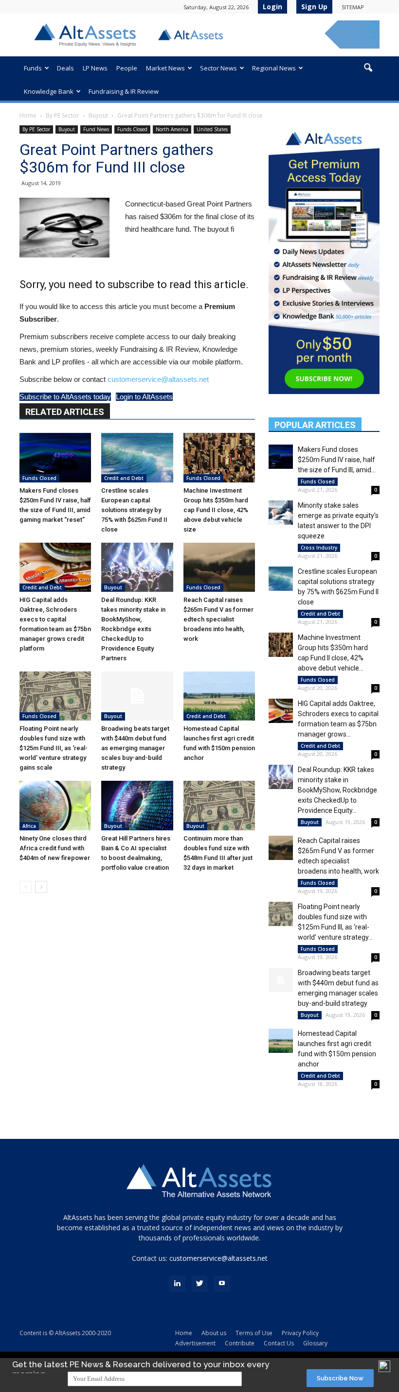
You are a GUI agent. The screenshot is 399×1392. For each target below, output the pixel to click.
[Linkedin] (177, 1283)
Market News (165, 68)
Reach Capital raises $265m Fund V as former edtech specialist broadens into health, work (218, 619)
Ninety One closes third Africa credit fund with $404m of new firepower (54, 848)
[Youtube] (222, 1283)
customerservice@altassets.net (158, 379)
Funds (33, 68)
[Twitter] (199, 1283)
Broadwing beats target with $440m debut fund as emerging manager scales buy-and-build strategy (135, 748)
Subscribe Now (340, 1378)
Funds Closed (132, 129)
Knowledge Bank (48, 91)
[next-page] (41, 887)
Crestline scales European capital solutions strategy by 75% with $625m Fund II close (134, 510)
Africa (29, 826)
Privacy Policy (300, 1333)
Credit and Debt (124, 478)
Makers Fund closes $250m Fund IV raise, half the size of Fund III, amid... (337, 460)
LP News (95, 68)
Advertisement (195, 1343)
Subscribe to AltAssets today (65, 397)
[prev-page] (25, 887)
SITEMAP (353, 7)
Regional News (274, 68)
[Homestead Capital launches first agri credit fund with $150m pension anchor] (219, 696)
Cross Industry (319, 547)
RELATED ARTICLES (64, 412)
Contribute (239, 1343)
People (126, 68)
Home (27, 115)
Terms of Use (254, 1333)
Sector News (218, 68)
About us (213, 1333)
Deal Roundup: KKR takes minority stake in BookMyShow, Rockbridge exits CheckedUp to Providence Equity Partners (133, 629)
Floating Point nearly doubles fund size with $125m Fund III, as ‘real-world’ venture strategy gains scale (53, 748)
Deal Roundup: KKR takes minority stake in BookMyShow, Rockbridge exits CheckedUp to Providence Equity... (337, 790)
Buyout (98, 115)
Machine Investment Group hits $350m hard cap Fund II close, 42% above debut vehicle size (215, 510)
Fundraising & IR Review (124, 91)
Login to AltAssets (144, 397)
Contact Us (279, 1343)
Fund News (96, 129)
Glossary (315, 1343)
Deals (65, 68)
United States (212, 129)
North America (172, 129)
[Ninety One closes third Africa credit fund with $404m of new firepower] (55, 805)
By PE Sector (62, 115)
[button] (368, 68)
